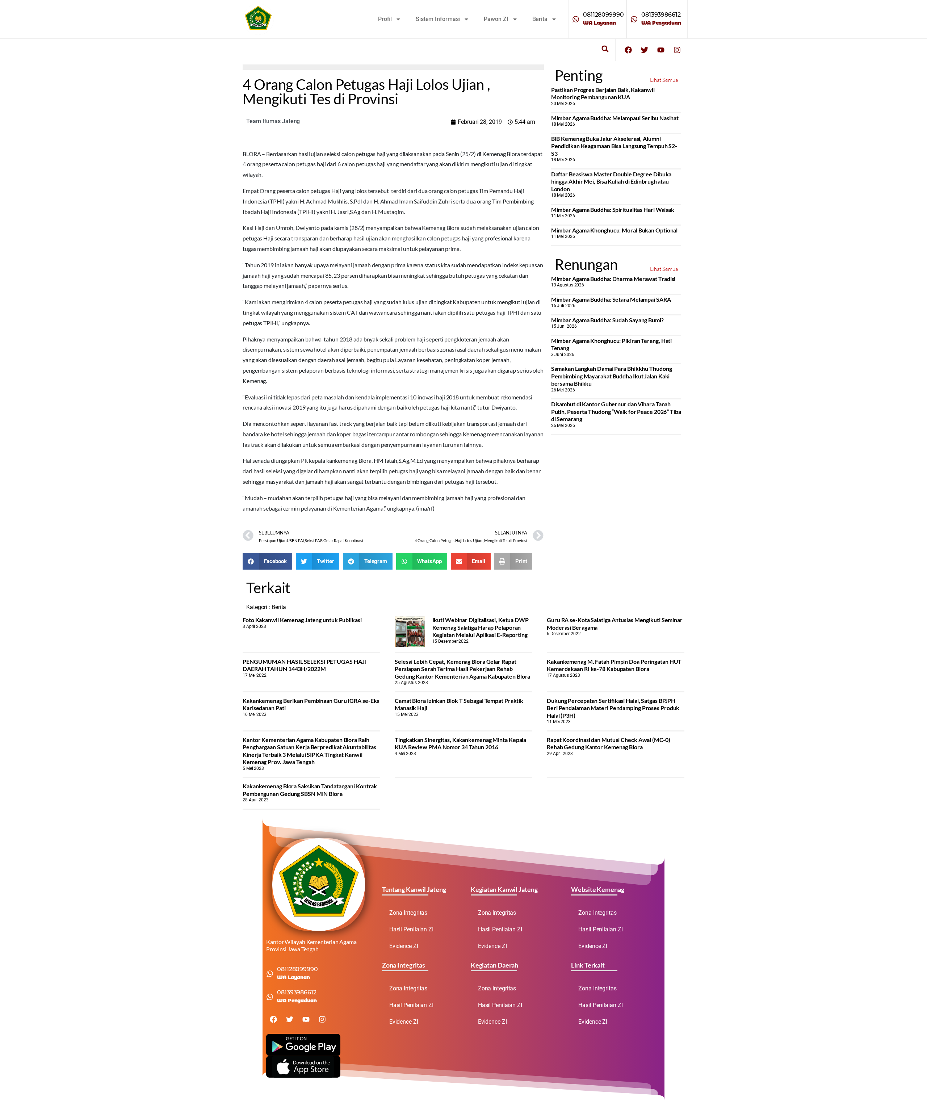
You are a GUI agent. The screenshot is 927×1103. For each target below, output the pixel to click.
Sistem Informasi (438, 19)
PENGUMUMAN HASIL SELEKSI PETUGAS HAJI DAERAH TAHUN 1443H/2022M (304, 665)
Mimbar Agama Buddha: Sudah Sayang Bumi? (607, 319)
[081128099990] (575, 19)
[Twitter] (644, 50)
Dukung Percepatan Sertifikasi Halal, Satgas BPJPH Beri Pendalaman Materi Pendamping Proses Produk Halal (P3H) (613, 708)
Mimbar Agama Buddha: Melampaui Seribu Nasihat (615, 117)
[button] (605, 49)
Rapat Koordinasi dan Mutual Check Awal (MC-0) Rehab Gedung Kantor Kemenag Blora (608, 743)
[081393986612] (634, 19)
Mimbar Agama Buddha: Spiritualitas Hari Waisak (612, 209)
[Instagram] (677, 50)
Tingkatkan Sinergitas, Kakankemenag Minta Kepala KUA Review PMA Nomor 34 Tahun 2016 (460, 743)
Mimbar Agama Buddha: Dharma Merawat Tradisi (613, 278)
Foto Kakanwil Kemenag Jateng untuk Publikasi (302, 619)
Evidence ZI (403, 946)
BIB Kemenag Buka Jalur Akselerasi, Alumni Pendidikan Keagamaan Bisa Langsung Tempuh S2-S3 (614, 146)
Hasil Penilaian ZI (411, 929)
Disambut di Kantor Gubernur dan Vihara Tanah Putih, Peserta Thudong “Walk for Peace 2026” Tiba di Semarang (616, 411)
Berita (540, 19)
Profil (385, 19)
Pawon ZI (496, 19)
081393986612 (661, 14)
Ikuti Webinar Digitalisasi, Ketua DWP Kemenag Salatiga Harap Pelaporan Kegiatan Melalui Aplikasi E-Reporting (480, 627)
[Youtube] (661, 50)
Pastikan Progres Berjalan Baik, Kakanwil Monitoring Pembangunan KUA (603, 93)
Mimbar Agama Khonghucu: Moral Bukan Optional (614, 230)
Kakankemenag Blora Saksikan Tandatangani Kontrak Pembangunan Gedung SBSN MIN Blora (310, 790)
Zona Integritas (408, 912)
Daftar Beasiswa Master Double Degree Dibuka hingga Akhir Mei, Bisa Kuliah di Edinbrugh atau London (611, 181)
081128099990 (603, 14)
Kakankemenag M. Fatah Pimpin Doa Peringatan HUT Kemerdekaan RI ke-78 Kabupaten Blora (614, 665)
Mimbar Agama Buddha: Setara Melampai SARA (611, 299)
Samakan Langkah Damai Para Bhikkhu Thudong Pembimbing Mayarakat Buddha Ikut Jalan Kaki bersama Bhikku (611, 376)
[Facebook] (628, 50)
